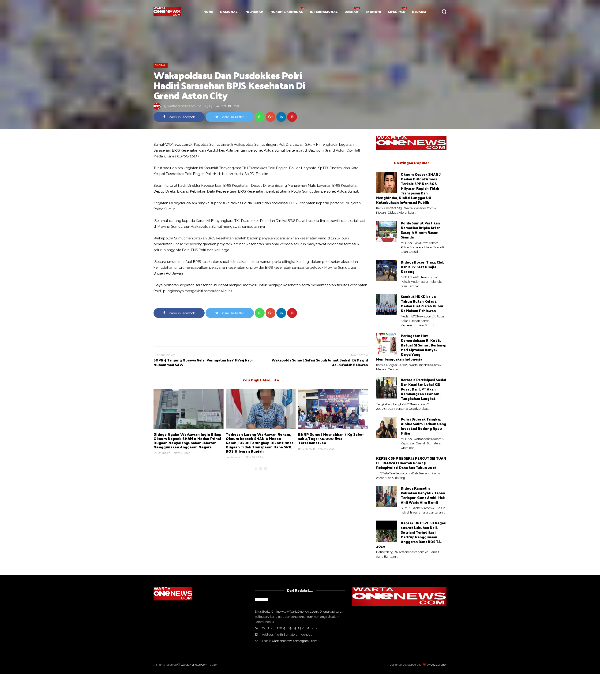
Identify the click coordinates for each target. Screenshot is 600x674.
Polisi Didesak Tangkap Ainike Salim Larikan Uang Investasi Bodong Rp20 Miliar (423, 426)
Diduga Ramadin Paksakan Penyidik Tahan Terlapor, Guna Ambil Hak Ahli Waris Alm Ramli (423, 495)
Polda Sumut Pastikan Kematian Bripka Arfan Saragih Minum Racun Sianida (421, 230)
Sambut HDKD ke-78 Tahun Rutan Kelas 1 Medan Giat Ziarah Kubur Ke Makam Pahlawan (422, 303)
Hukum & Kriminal (286, 12)
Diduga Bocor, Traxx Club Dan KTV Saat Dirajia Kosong (422, 267)
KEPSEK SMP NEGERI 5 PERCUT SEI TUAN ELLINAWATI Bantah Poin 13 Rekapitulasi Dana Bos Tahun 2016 (411, 463)
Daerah (351, 12)
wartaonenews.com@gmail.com (294, 641)
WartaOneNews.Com (193, 664)
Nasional (228, 12)
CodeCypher (438, 664)
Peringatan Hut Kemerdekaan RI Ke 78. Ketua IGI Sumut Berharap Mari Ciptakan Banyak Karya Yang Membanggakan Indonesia (411, 347)
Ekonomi (373, 12)
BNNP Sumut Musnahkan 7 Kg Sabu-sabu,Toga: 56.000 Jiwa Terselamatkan (331, 438)
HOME (208, 12)
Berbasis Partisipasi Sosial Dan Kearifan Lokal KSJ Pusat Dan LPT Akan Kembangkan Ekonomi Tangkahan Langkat (423, 389)
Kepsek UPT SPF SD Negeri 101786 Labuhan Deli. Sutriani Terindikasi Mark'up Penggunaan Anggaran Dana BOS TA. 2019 (411, 534)
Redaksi (419, 12)
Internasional (324, 12)
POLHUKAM (253, 12)
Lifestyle (396, 12)
